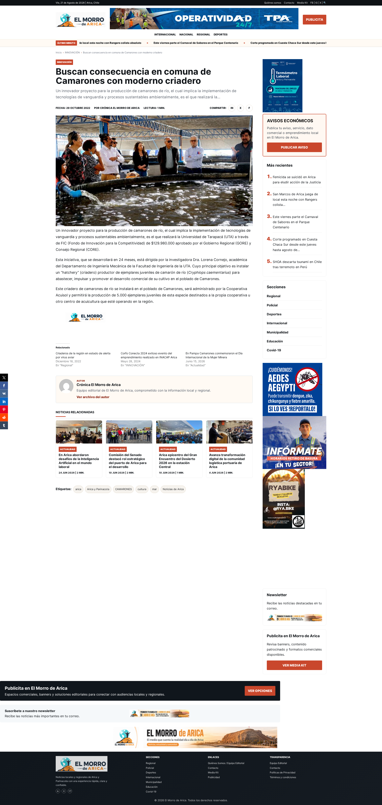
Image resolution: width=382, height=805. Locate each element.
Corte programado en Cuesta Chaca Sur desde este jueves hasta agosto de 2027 (288, 42)
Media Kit (302, 2)
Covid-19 (274, 350)
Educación (275, 341)
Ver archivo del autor (93, 397)
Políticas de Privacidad (282, 772)
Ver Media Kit (294, 665)
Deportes (221, 34)
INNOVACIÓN (72, 52)
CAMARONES (123, 489)
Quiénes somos (272, 2)
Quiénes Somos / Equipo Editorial (226, 763)
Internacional (165, 34)
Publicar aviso (294, 147)
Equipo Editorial (278, 763)
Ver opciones (260, 691)
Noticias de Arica (173, 489)
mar (154, 489)
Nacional (186, 34)
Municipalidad (277, 332)
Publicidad (214, 777)
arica (78, 489)
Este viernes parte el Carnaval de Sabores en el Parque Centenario (182, 42)
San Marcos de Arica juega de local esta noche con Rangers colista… (295, 199)
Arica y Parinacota (98, 489)
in (232, 107)
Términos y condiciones (283, 777)
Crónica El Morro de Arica (120, 107)
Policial (272, 305)
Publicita (314, 19)
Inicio (59, 52)
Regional (203, 34)
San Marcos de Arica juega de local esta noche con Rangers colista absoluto (79, 42)
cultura (142, 489)
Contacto (289, 2)
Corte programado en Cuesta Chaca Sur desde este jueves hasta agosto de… (295, 244)
